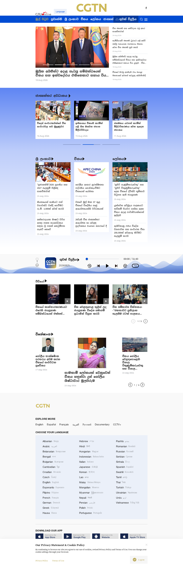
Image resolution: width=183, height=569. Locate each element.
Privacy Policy (41, 560)
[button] (72, 144)
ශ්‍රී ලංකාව (43, 159)
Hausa (50, 512)
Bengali (49, 456)
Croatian (52, 472)
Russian (125, 451)
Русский (87, 424)
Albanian (51, 441)
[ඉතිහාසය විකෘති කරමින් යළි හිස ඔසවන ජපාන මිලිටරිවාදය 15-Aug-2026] (91, 110)
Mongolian (89, 487)
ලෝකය (118, 159)
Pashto (122, 441)
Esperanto (53, 487)
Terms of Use (58, 560)
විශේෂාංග (43, 334)
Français (64, 424)
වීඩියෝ (39, 281)
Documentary (102, 424)
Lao (84, 477)
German (51, 502)
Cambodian (51, 466)
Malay (89, 482)
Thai (121, 482)
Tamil (121, 477)
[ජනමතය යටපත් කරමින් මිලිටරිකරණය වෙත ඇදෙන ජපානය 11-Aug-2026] (129, 110)
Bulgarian (53, 461)
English (39, 424)
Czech (49, 477)
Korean (87, 472)
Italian (86, 461)
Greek (51, 507)
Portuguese (90, 512)
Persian (87, 502)
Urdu (121, 497)
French (51, 497)
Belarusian (54, 451)
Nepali (85, 497)
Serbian (124, 456)
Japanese (88, 466)
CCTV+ (117, 424)
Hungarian (88, 451)
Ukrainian (126, 492)
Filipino (51, 492)
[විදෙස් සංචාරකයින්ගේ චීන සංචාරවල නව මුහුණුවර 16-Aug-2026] (52, 110)
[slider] (87, 259)
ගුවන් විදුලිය (127, 19)
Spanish (125, 466)
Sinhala (123, 461)
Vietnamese (127, 502)
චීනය (78, 159)
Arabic (50, 446)
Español (51, 424)
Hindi (84, 446)
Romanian (125, 446)
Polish (86, 507)
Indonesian (91, 456)
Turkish (123, 487)
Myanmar (91, 492)
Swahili (125, 472)
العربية (76, 424)
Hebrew (86, 441)
